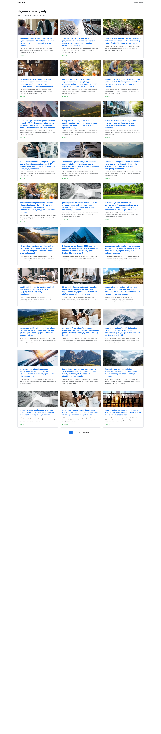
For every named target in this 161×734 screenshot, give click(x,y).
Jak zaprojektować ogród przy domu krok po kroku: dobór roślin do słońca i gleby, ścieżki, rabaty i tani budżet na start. (123, 412)
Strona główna (139, 3)
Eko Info (21, 2)
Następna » (87, 432)
